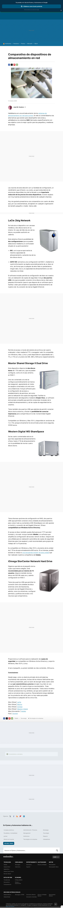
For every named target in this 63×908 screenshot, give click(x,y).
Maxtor (19, 704)
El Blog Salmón (18, 880)
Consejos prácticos (9, 830)
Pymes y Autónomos (18, 882)
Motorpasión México (52, 895)
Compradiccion (7, 884)
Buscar (57, 850)
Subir (55, 857)
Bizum (36, 43)
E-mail (17, 65)
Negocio (45, 836)
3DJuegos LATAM (19, 894)
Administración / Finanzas (30, 830)
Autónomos (8, 43)
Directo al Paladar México (42, 895)
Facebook (9, 65)
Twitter (12, 65)
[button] (19, 107)
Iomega (19, 707)
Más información (10, 906)
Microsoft (29, 43)
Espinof (28, 867)
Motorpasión (52, 864)
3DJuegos (17, 864)
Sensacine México (31, 894)
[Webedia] (8, 857)
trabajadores (46, 839)
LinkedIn (24, 816)
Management (26, 833)
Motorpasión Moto (53, 867)
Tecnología (23, 718)
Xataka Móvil (7, 867)
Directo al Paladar (42, 864)
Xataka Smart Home (9, 871)
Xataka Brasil (7, 897)
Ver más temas (8, 843)
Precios (23, 43)
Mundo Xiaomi (7, 873)
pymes (5, 836)
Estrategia (45, 830)
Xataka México (7, 894)
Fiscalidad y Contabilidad (10, 833)
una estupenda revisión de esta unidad (35, 552)
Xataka (23, 711)
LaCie (19, 702)
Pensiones (16, 43)
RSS (17, 816)
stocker (15, 713)
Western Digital (22, 709)
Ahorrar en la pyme (9, 839)
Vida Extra (17, 867)
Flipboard (14, 65)
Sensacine (29, 864)
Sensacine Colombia (31, 897)
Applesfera (6, 869)
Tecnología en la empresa (36, 718)
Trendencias (7, 880)
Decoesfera (7, 882)
